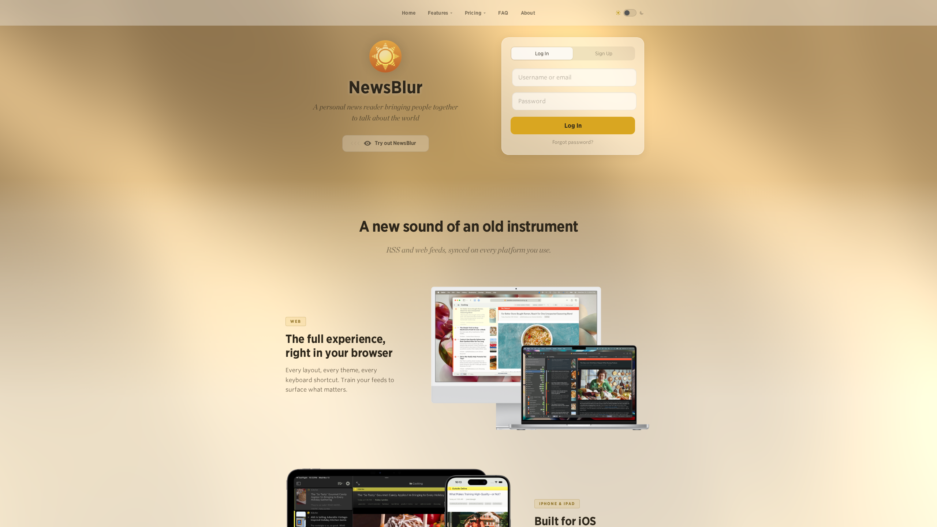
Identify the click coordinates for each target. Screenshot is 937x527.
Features (438, 13)
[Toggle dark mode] (630, 12)
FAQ (503, 13)
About (528, 13)
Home (408, 13)
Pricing (473, 13)
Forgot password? (572, 142)
